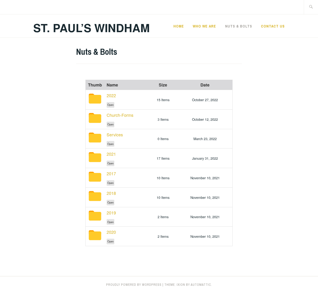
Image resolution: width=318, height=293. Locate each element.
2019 (111, 213)
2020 (111, 232)
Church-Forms (120, 115)
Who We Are (204, 26)
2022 (111, 95)
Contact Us (273, 26)
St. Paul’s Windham (91, 28)
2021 (111, 154)
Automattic (201, 285)
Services (115, 134)
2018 (111, 193)
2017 (111, 173)
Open (110, 105)
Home (178, 26)
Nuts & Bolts (238, 26)
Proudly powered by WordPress (134, 285)
